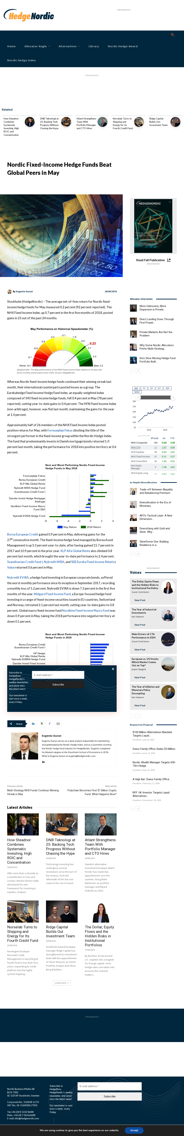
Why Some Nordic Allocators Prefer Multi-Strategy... (157, 347)
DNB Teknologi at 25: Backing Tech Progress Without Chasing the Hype (60, 847)
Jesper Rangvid (139, 669)
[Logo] (11, 15)
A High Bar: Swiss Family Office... (152, 779)
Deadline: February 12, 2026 (146, 783)
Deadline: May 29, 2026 (144, 770)
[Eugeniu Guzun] (10, 291)
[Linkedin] (33, 723)
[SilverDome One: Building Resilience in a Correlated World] (133, 543)
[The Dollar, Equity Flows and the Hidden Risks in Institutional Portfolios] (100, 912)
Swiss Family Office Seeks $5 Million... (155, 749)
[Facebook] (49, 723)
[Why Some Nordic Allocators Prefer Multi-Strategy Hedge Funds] (133, 347)
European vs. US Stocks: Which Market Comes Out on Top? (145, 662)
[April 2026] (153, 226)
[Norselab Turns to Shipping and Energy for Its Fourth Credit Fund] (139, 122)
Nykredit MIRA (54, 562)
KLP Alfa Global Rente (75, 551)
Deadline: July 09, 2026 (143, 740)
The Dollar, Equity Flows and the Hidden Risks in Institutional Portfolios (99, 936)
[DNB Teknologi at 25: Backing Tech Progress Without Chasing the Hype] (66, 122)
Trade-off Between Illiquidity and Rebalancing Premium (156, 491)
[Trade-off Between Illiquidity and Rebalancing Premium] (133, 491)
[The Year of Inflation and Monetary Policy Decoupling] (168, 692)
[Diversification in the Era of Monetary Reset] (133, 504)
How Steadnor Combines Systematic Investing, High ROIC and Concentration (19, 851)
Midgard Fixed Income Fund (52, 594)
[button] (172, 35)
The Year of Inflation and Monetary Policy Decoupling (145, 690)
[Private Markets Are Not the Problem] (133, 334)
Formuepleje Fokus (59, 430)
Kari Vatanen (138, 616)
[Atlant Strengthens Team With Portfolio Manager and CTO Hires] (102, 122)
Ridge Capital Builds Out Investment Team (158, 121)
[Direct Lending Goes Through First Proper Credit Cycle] (133, 321)
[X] (41, 723)
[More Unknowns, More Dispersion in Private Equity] (133, 307)
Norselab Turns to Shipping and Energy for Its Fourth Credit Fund (22, 934)
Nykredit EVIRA (18, 577)
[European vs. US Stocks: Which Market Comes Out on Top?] (168, 664)
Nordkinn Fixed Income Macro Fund (85, 610)
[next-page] (138, 370)
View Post (139, 600)
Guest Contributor (140, 592)
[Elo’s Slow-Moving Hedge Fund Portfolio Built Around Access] (133, 360)
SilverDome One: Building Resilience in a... (154, 543)
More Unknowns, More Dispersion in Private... (153, 307)
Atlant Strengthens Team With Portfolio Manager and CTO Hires (100, 847)
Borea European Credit (22, 534)
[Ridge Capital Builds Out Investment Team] (175, 122)
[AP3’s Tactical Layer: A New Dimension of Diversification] (133, 517)
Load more (60, 982)
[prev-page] (132, 370)
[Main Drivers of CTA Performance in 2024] (168, 639)
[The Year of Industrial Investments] (168, 615)
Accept (134, 1130)
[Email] (57, 723)
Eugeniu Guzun (24, 291)
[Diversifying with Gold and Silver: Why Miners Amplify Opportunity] (133, 530)
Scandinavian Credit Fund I (25, 562)
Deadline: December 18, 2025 (147, 800)
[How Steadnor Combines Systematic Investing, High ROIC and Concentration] (30, 122)
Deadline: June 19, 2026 (144, 753)
